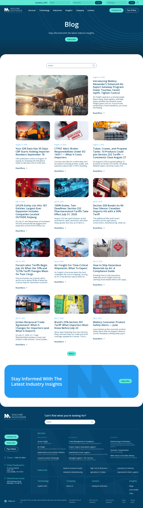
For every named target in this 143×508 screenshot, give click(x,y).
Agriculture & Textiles (98, 472)
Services (32, 10)
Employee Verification (99, 486)
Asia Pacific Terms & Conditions (75, 501)
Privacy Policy (133, 501)
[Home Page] (15, 417)
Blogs (131, 486)
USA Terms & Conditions (110, 501)
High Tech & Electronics (98, 468)
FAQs (131, 493)
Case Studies (134, 490)
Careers (91, 10)
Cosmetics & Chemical (125, 468)
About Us (69, 486)
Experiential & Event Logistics (128, 472)
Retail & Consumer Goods (72, 468)
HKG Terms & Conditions (93, 501)
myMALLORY (42, 486)
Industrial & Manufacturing (72, 472)
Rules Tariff (123, 501)
